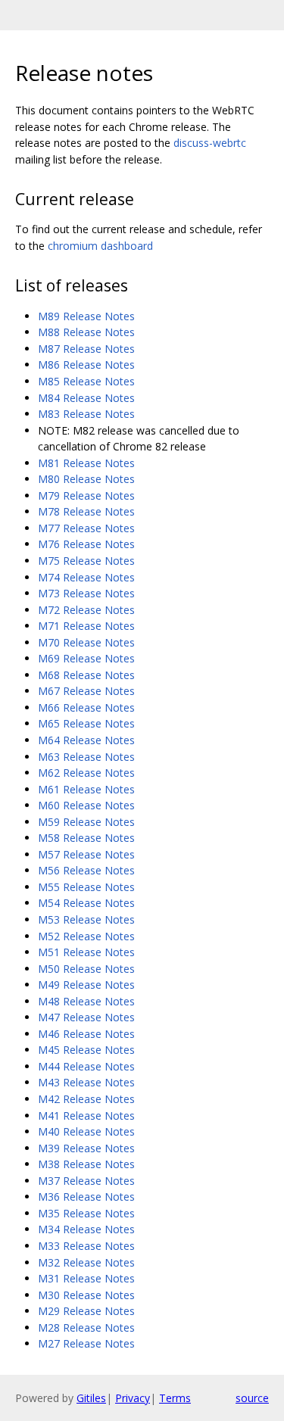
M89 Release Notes (86, 316)
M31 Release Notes (86, 1278)
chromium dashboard (100, 245)
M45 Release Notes (86, 1049)
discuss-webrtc (209, 143)
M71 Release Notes (86, 626)
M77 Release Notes (86, 528)
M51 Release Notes (86, 952)
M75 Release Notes (86, 560)
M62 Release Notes (86, 772)
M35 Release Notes (86, 1213)
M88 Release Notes (86, 332)
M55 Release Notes (86, 887)
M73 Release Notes (86, 593)
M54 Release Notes (86, 903)
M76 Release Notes (86, 544)
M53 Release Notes (86, 919)
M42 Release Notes (86, 1099)
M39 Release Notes (86, 1148)
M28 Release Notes (86, 1327)
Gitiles (91, 1398)
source (252, 1398)
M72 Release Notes (86, 610)
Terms (175, 1398)
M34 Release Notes (86, 1229)
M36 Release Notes (86, 1196)
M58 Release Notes (86, 837)
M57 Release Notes (86, 854)
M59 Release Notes (86, 822)
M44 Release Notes (86, 1066)
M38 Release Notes (86, 1164)
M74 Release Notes (86, 577)
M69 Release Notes (86, 658)
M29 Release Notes (86, 1311)
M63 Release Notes (86, 756)
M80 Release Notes (86, 479)
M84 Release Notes (86, 398)
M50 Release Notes (86, 968)
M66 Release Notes (86, 707)
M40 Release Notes (86, 1131)
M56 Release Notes (86, 870)
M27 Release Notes (86, 1343)
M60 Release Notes (86, 805)
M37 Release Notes (86, 1180)
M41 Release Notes (86, 1115)
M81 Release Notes (86, 463)
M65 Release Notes (86, 723)
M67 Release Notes (86, 691)
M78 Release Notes (86, 511)
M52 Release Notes (86, 936)
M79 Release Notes (86, 495)
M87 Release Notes (86, 348)
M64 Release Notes (86, 740)
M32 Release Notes (86, 1262)
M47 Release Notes (86, 1017)
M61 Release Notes (86, 789)
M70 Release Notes (86, 642)
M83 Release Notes (86, 414)
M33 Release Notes (86, 1246)
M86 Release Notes (86, 364)
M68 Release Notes (86, 675)
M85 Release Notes (86, 381)
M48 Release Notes (86, 1001)
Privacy (132, 1398)
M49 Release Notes (86, 984)
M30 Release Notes (86, 1295)
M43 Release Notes (86, 1082)
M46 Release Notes (86, 1034)
